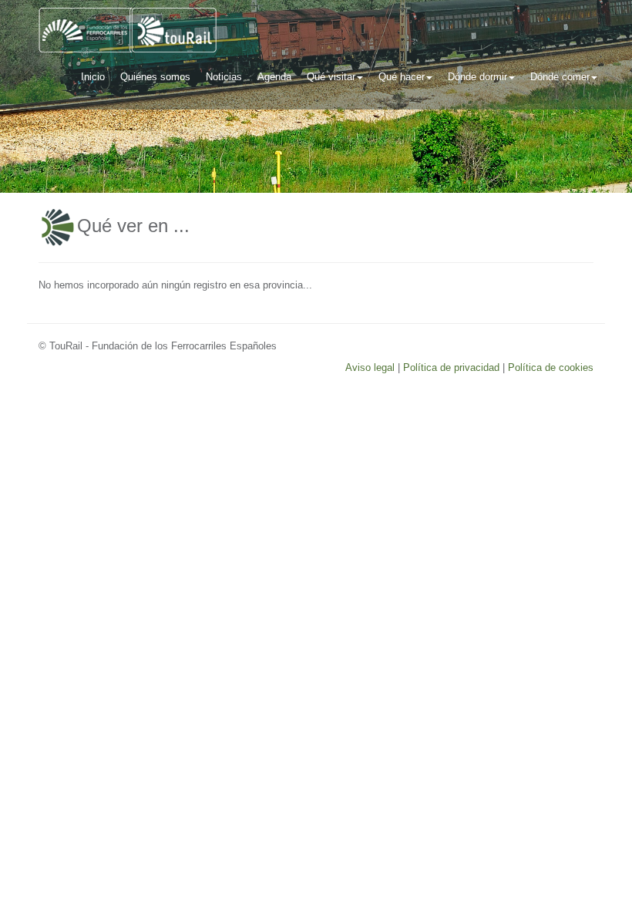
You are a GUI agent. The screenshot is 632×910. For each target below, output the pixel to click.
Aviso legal (370, 367)
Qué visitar (331, 77)
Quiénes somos (155, 77)
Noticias (224, 77)
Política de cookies (550, 367)
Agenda (274, 77)
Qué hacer (401, 77)
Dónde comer (560, 77)
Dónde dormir (477, 77)
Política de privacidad (451, 367)
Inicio (93, 77)
